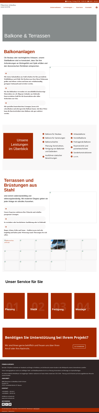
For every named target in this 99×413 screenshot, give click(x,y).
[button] (11, 244)
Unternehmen (55, 7)
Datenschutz (11, 411)
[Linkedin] (10, 404)
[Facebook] (96, 7)
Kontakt (88, 7)
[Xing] (6, 404)
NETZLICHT (36, 408)
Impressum (4, 411)
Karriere (79, 7)
